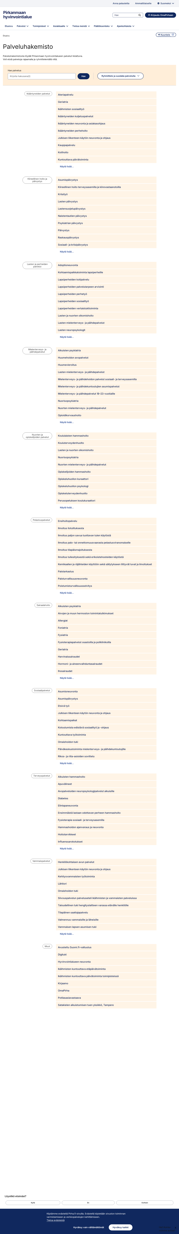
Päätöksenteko (102, 26)
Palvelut (21, 26)
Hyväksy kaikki (121, 1227)
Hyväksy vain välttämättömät (88, 1227)
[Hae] (139, 15)
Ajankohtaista (124, 26)
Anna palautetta (121, 3)
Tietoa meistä (79, 26)
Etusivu (9, 26)
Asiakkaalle (59, 26)
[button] (33, 1203)
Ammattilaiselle (143, 3)
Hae (83, 76)
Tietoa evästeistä (56, 1220)
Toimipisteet (39, 26)
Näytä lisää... (67, 166)
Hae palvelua (14, 70)
